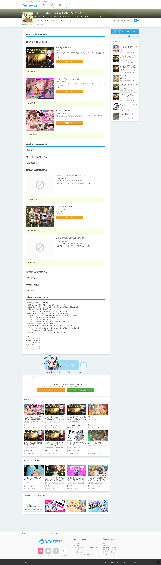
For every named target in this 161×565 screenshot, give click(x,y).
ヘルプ (77, 549)
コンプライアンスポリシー (109, 554)
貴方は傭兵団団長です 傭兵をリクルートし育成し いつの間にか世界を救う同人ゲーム (76, 419)
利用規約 (77, 545)
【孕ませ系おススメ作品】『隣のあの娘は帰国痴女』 (33, 418)
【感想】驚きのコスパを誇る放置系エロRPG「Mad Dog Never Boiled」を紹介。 (55, 419)
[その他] (138, 20)
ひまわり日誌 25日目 (95, 443)
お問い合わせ (78, 552)
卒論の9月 (91, 417)
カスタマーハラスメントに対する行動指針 (86, 547)
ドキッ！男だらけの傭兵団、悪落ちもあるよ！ (33, 444)
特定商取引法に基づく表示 (109, 547)
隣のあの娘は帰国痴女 (63, 110)
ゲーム (99, 16)
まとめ (34, 533)
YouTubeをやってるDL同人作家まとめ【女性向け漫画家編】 (55, 480)
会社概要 (77, 543)
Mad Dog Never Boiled (64, 48)
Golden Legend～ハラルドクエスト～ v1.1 (70, 207)
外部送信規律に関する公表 (109, 552)
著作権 (104, 543)
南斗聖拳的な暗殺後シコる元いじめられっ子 (76, 444)
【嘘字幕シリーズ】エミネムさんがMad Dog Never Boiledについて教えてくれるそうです (128, 95)
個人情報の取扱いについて (109, 549)
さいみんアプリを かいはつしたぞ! (67, 79)
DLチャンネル (30, 5)
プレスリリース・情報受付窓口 (83, 554)
